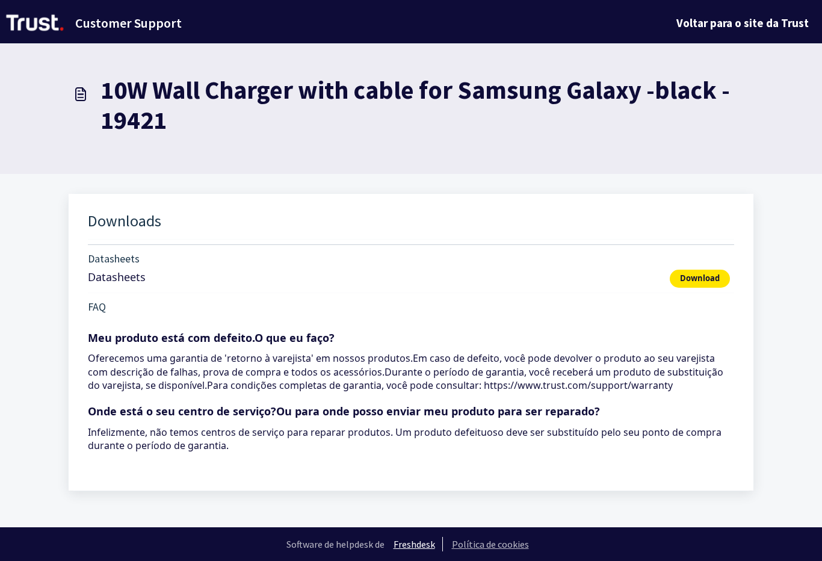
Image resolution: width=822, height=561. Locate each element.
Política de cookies (490, 544)
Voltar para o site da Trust (742, 23)
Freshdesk (414, 544)
